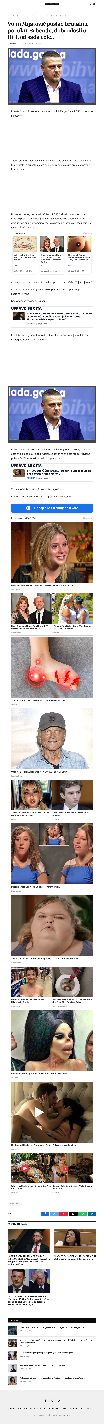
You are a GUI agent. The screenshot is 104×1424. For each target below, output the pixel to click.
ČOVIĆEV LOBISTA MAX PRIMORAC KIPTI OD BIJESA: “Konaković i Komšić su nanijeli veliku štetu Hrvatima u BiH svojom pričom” (29, 1260)
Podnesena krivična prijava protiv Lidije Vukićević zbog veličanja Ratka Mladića (52, 1378)
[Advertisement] (52, 138)
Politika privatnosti (34, 1409)
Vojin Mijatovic (14, 1204)
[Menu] (10, 4)
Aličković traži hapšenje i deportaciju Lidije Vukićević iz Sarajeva (46, 1353)
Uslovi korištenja (57, 1409)
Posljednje (14, 1320)
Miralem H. (14, 43)
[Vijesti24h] (52, 4)
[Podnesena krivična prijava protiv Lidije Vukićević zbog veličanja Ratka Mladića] (12, 1380)
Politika (38, 43)
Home (10, 16)
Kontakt (89, 1409)
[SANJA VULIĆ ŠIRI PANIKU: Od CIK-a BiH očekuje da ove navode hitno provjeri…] (75, 1241)
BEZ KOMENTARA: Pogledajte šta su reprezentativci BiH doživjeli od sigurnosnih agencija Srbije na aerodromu (57, 1341)
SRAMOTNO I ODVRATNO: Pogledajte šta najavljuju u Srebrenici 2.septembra (52, 1327)
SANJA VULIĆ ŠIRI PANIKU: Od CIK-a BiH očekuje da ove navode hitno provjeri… (75, 1257)
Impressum (15, 1409)
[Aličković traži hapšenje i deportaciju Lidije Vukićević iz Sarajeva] (12, 1355)
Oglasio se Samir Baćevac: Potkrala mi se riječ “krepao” (42, 1365)
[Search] (93, 4)
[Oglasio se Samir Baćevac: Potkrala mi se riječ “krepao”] (12, 1368)
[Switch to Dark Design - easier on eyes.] (89, 4)
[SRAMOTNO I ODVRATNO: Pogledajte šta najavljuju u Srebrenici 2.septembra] (12, 1330)
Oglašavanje (75, 1409)
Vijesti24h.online (64, 1415)
